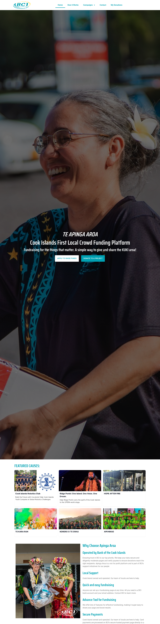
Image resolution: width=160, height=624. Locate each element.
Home (60, 5)
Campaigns (88, 5)
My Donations (116, 5)
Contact (103, 5)
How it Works (72, 5)
